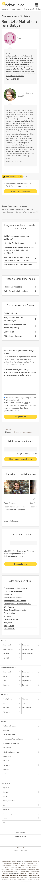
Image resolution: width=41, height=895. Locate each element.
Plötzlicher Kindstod (13, 287)
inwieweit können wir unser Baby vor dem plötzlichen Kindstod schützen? (19, 250)
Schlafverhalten (11, 313)
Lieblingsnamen (10, 556)
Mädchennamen (19, 551)
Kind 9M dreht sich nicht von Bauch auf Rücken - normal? (16, 258)
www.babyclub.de (21, 861)
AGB (26, 403)
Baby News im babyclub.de (16, 291)
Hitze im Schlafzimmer (14, 243)
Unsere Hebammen (11, 521)
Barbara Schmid (25, 94)
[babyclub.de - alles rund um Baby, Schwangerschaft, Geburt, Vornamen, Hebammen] (13, 6)
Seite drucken (20, 832)
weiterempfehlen (20, 836)
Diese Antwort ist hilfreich (14, 176)
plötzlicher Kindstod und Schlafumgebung (15, 326)
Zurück (8, 430)
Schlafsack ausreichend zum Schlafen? (16, 237)
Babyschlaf (9, 332)
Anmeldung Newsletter (20, 851)
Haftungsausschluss (26, 881)
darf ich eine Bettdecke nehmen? (19, 265)
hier (37, 212)
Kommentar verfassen (20, 191)
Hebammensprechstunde (23, 432)
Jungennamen (14, 554)
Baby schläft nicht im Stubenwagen (13, 319)
